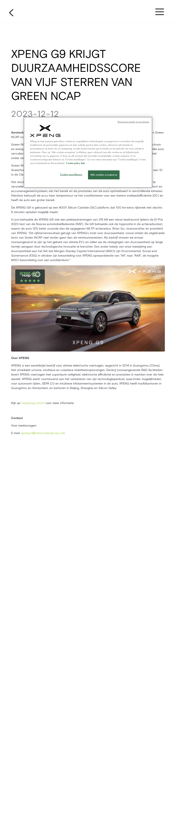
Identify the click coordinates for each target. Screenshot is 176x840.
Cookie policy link (75, 163)
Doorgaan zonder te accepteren (133, 122)
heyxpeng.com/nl (33, 403)
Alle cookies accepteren (103, 174)
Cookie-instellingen (71, 174)
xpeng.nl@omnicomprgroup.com (43, 433)
